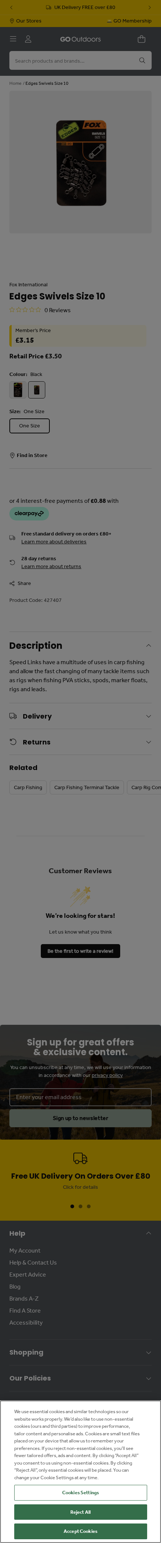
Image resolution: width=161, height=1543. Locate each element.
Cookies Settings (80, 1492)
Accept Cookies (80, 1531)
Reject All (80, 1512)
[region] (80, 1471)
